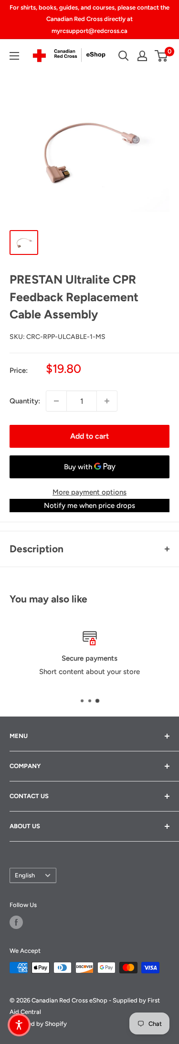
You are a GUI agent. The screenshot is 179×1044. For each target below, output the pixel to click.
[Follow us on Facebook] (16, 922)
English (25, 875)
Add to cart (89, 436)
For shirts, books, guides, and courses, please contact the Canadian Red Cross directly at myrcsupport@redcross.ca (89, 19)
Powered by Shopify (38, 1023)
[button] (19, 1024)
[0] (162, 56)
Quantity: (25, 401)
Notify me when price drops (89, 505)
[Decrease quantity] (56, 401)
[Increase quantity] (107, 401)
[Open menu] (14, 56)
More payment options (89, 492)
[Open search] (123, 56)
